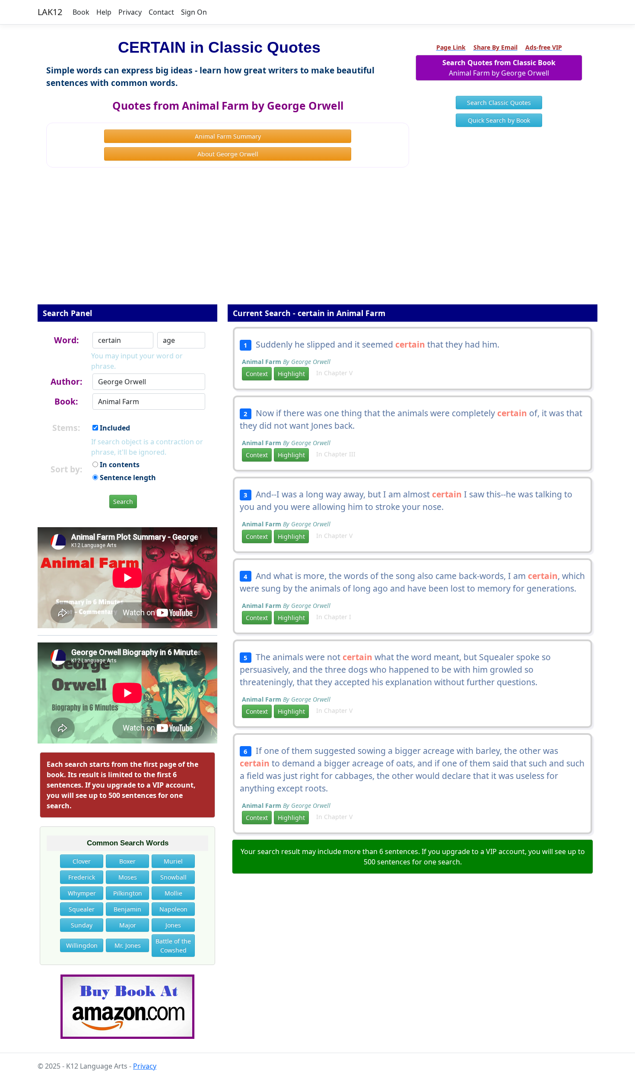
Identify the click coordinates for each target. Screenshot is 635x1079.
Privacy (130, 12)
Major (127, 925)
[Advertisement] (317, 241)
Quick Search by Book (499, 120)
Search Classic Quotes (499, 102)
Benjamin (127, 909)
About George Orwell (227, 154)
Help (103, 12)
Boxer (127, 861)
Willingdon (82, 945)
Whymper (82, 893)
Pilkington (127, 893)
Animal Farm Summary (228, 136)
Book (81, 12)
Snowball (173, 877)
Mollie (173, 893)
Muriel (173, 861)
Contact (161, 12)
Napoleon (173, 909)
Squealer (82, 909)
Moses (127, 877)
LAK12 (50, 12)
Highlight (291, 374)
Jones (173, 925)
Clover (82, 861)
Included (114, 428)
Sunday (81, 925)
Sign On (194, 12)
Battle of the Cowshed (173, 945)
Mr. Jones (127, 945)
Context (257, 374)
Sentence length (127, 477)
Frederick (81, 877)
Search (123, 501)
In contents (119, 464)
